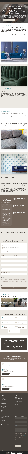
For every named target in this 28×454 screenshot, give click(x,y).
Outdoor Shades (3, 406)
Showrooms (13, 452)
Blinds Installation (3, 403)
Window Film (3, 402)
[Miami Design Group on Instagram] (3, 424)
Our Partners (3, 407)
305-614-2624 (5, 369)
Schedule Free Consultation (9, 19)
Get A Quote (19, 452)
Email (1, 259)
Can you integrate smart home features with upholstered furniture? (19, 209)
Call (8, 452)
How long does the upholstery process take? (18, 206)
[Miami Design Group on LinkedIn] (5, 424)
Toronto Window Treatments (18, 405)
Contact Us (2, 410)
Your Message (16, 427)
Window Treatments (4, 396)
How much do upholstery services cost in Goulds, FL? (19, 199)
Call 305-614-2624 (20, 19)
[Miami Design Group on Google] (8, 424)
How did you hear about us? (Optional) (6, 272)
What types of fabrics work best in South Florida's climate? (19, 216)
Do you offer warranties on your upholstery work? (19, 213)
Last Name (15, 255)
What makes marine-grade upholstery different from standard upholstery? (18, 202)
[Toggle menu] (26, 3)
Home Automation (4, 400)
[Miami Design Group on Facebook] (1, 424)
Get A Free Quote (9, 346)
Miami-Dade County (6, 223)
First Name (2, 255)
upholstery (7, 16)
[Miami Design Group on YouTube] (7, 424)
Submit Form (18, 445)
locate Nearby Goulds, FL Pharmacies (6, 215)
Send (14, 287)
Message (2, 267)
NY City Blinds (16, 404)
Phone (15, 259)
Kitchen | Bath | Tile (4, 398)
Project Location (3, 263)
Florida (4, 224)
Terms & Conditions (24, 450)
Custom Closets (3, 399)
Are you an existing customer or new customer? (6, 276)
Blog (1, 411)
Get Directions (5, 373)
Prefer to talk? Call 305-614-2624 (21, 251)
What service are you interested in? (19, 263)
